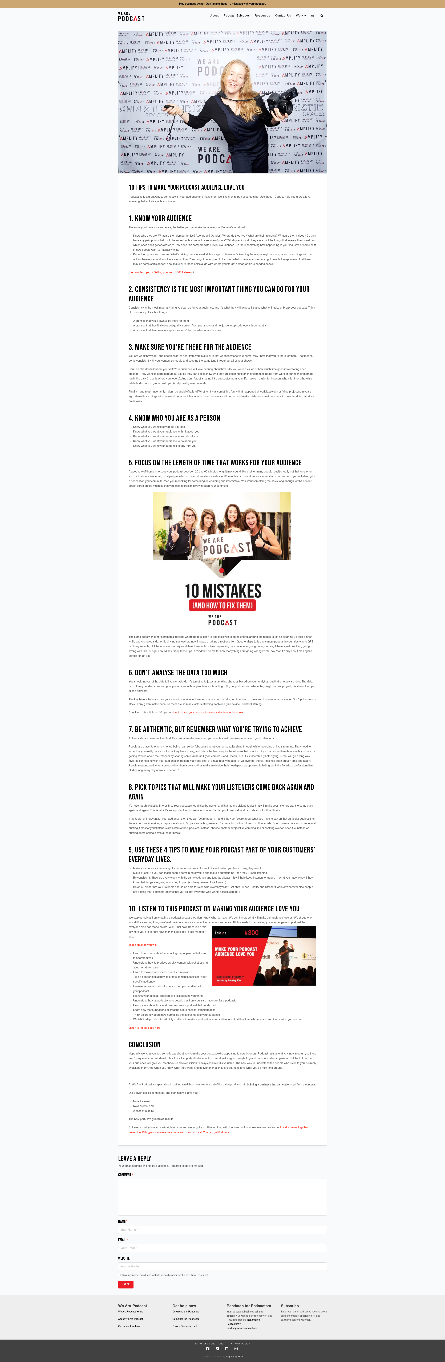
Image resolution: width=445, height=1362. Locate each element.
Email (123, 1240)
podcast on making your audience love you (239, 909)
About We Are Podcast (130, 1319)
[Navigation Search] (322, 16)
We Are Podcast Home (130, 1312)
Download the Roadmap (185, 1312)
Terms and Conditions (209, 1344)
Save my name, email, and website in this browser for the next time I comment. (165, 1275)
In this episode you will (143, 945)
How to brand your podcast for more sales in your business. (208, 712)
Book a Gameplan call (184, 1326)
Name (122, 1221)
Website (124, 1258)
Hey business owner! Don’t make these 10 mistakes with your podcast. (222, 4)
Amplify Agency (234, 1357)
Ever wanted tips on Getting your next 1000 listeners (161, 272)
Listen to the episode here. (145, 1028)
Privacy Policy (240, 1344)
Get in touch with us (129, 1326)
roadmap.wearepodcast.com (242, 1328)
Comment (125, 1174)
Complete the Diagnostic (185, 1319)
